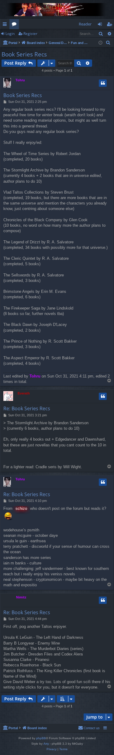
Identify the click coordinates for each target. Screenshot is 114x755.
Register (30, 33)
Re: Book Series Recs (26, 408)
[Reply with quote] (103, 83)
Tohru (20, 80)
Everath (24, 393)
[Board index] (57, 9)
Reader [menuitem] (85, 24)
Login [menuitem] (101, 25)
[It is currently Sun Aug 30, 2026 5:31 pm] (100, 42)
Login (10, 33)
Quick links (5, 25)
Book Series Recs (24, 54)
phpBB (41, 738)
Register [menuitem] (110, 25)
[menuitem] (108, 42)
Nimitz (21, 597)
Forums (15, 25)
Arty (46, 743)
